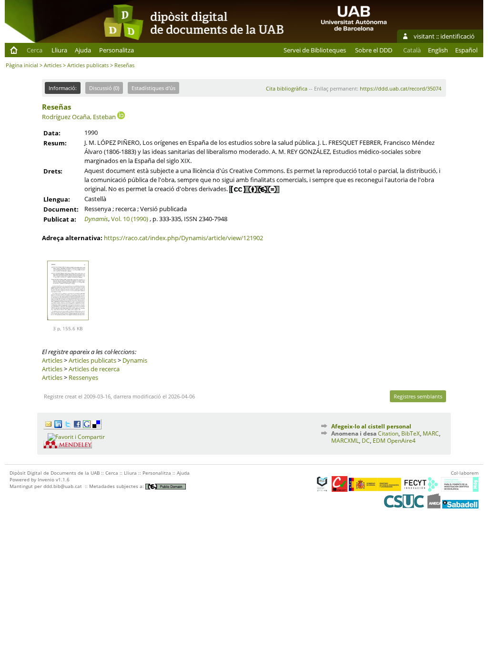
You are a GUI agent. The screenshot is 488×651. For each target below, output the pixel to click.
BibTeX (410, 433)
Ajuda (83, 50)
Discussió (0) (104, 88)
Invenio (46, 479)
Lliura (59, 50)
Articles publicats (88, 65)
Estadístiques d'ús (153, 88)
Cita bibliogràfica (286, 88)
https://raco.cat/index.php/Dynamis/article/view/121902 (183, 238)
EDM (379, 440)
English (438, 50)
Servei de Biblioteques (315, 50)
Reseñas (56, 107)
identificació (457, 36)
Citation (388, 433)
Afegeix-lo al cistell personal (371, 426)
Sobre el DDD (373, 50)
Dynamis (96, 218)
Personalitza (116, 50)
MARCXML (345, 440)
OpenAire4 (401, 440)
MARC (431, 433)
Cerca (34, 50)
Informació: (63, 88)
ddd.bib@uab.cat (62, 486)
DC (366, 440)
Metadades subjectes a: (117, 486)
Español (466, 50)
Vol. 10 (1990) (129, 218)
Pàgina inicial (22, 65)
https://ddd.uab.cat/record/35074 (400, 88)
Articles (52, 65)
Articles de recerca (94, 369)
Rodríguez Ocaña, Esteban (79, 116)
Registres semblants (418, 396)
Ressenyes (83, 377)
